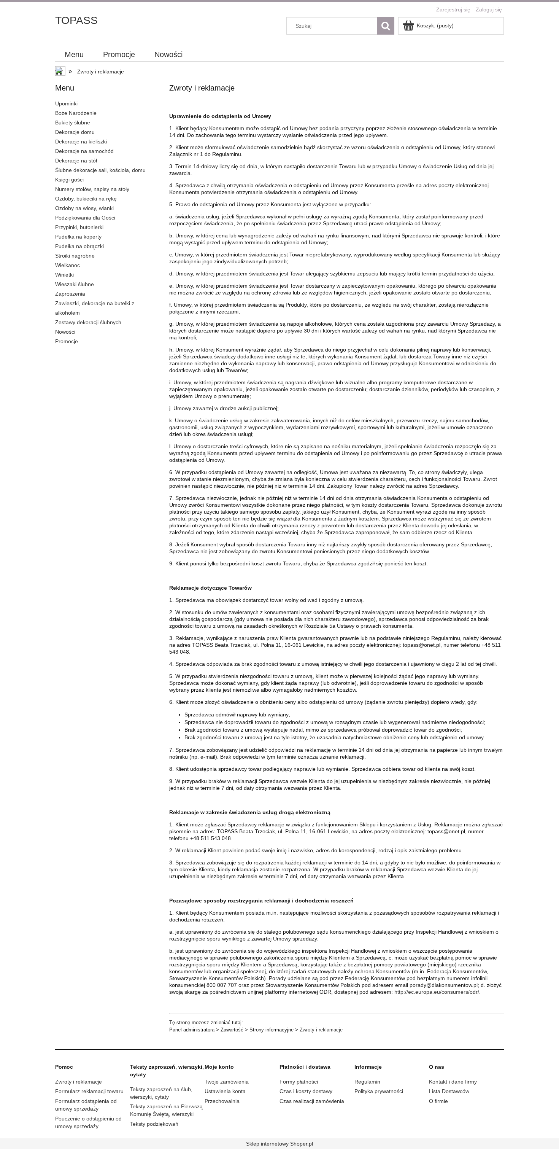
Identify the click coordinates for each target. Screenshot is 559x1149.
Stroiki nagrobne (75, 256)
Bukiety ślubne (72, 122)
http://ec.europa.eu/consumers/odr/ (436, 992)
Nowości (65, 332)
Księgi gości (69, 180)
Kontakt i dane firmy (453, 1082)
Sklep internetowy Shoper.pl (279, 1144)
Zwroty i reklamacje (321, 1030)
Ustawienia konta (225, 1091)
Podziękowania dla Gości (85, 218)
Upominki (66, 103)
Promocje (66, 341)
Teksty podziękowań (154, 1124)
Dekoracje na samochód (84, 151)
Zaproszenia (70, 294)
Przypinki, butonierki (79, 227)
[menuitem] (74, 54)
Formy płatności (299, 1082)
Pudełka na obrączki (79, 246)
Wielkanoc (67, 265)
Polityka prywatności (378, 1091)
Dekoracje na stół (76, 161)
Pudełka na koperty (78, 237)
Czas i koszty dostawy (306, 1091)
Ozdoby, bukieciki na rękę (86, 199)
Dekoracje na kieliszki (81, 141)
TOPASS (76, 20)
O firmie (438, 1101)
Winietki (64, 275)
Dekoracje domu (75, 132)
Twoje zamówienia (227, 1082)
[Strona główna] (61, 72)
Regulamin (367, 1082)
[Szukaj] (385, 26)
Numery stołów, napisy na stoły (92, 189)
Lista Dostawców (449, 1091)
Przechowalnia (222, 1101)
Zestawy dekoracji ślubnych (88, 322)
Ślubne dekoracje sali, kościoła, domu (100, 170)
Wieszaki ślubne (74, 284)
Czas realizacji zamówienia (312, 1101)
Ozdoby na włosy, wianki (84, 208)
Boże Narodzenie (76, 113)
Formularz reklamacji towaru (89, 1091)
